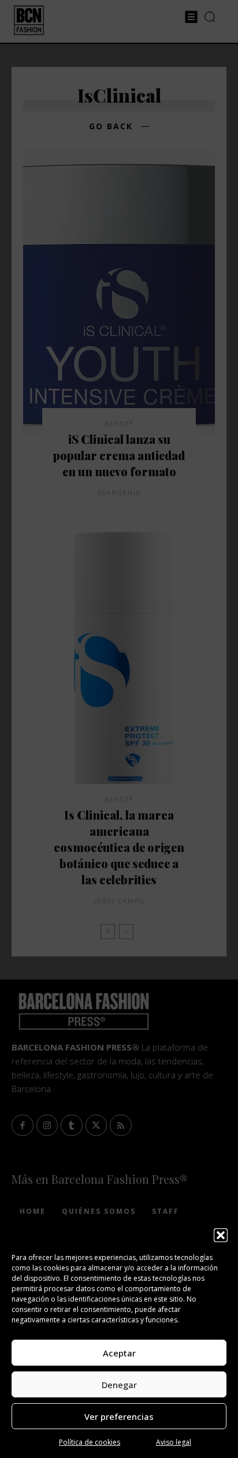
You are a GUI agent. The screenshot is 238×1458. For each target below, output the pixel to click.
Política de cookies (89, 1442)
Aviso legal (173, 1442)
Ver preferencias (119, 1416)
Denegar (119, 1384)
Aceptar (119, 1353)
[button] (220, 1235)
